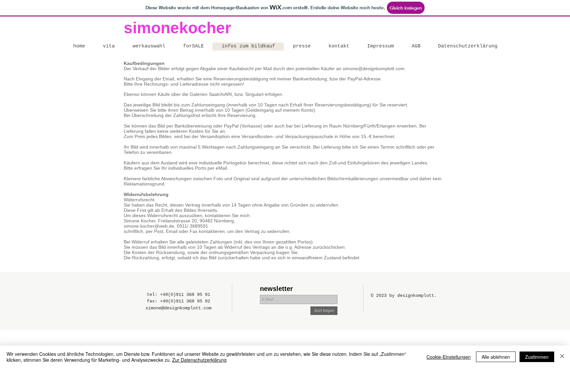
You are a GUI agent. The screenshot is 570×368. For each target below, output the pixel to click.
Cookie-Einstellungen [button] (449, 357)
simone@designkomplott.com (373, 68)
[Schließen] (562, 357)
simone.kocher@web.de (149, 226)
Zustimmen (537, 357)
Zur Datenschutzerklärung (199, 359)
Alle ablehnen (496, 357)
